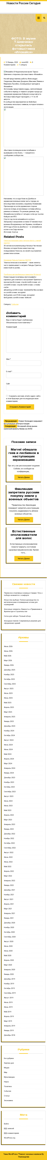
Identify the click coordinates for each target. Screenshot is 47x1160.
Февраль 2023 (9, 824)
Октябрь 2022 (9, 843)
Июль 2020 (8, 946)
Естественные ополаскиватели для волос (24, 534)
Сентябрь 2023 (10, 792)
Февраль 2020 (9, 970)
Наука (6, 1082)
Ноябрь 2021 (9, 895)
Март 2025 (8, 712)
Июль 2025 (8, 693)
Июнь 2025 (8, 698)
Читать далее (24, 477)
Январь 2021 (9, 918)
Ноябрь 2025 (9, 674)
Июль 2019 (8, 1002)
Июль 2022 (8, 857)
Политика (8, 1086)
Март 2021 (8, 909)
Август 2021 (8, 899)
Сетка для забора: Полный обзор (17, 616)
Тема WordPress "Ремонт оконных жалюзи (22, 1154)
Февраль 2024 (9, 768)
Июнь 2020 (8, 951)
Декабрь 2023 (9, 778)
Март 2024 (8, 763)
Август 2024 (8, 740)
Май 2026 (7, 656)
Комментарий (11, 327)
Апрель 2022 (9, 871)
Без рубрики (9, 1058)
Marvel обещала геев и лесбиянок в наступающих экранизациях (24, 455)
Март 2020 (8, 965)
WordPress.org (9, 1138)
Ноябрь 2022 (9, 838)
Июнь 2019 (8, 1007)
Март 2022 (8, 876)
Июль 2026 (8, 646)
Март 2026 (8, 660)
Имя (8, 359)
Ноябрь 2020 (9, 927)
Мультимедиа (9, 1077)
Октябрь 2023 (9, 787)
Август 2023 (8, 796)
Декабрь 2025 (9, 670)
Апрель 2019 (9, 1016)
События (14, 304)
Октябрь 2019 (9, 988)
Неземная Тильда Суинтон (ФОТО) (17, 260)
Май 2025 (7, 703)
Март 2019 (8, 1021)
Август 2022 (8, 852)
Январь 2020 (9, 974)
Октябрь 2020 (9, 932)
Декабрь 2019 (9, 979)
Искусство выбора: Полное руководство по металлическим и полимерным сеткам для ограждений (21, 602)
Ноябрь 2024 (9, 731)
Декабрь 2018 (9, 1035)
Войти (6, 1124)
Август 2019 (8, 998)
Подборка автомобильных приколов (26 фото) (22, 274)
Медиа (6, 1068)
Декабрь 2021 (9, 890)
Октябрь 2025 (9, 679)
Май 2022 (7, 867)
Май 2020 (7, 956)
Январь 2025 (9, 721)
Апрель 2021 (9, 904)
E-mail (9, 371)
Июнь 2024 (8, 749)
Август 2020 (8, 941)
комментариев (11, 1133)
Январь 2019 (9, 1030)
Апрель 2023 (9, 815)
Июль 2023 (8, 801)
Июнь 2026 (8, 651)
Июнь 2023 (8, 806)
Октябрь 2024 (9, 735)
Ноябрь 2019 (9, 984)
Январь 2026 (9, 665)
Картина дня (9, 1063)
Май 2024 (7, 754)
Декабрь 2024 (9, 726)
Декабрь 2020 (9, 923)
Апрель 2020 (9, 960)
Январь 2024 (9, 773)
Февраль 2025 (9, 717)
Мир (5, 1072)
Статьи (6, 1096)
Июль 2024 (8, 745)
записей (9, 1128)
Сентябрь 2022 (10, 848)
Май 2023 (7, 810)
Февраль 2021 (9, 913)
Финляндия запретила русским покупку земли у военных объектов (23, 494)
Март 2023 (8, 820)
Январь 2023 (9, 829)
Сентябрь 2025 (10, 684)
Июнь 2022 (8, 862)
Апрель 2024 (9, 759)
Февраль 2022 (9, 881)
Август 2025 (8, 689)
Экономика (8, 1100)
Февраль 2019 (9, 1026)
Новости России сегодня (23, 3)
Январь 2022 (9, 885)
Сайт (8, 384)
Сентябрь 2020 (10, 937)
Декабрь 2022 (9, 834)
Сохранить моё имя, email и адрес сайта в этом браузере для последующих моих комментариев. (23, 398)
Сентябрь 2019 (10, 993)
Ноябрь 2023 (9, 782)
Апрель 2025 (9, 707)
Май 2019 (7, 1012)
